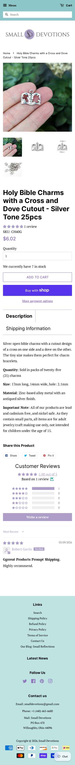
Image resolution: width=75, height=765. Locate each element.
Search (37, 613)
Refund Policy (37, 624)
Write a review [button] (37, 517)
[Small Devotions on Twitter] (25, 682)
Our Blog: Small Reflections (38, 646)
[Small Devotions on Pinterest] (42, 682)
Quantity (10, 248)
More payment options (37, 301)
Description (19, 316)
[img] (13, 543)
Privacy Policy (37, 629)
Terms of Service (37, 635)
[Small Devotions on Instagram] (50, 682)
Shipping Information (28, 328)
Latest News (37, 658)
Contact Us (37, 641)
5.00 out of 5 (48, 474)
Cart (68, 5)
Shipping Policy (37, 618)
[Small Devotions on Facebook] (33, 682)
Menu (12, 5)
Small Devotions (49, 741)
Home (6, 53)
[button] (13, 226)
